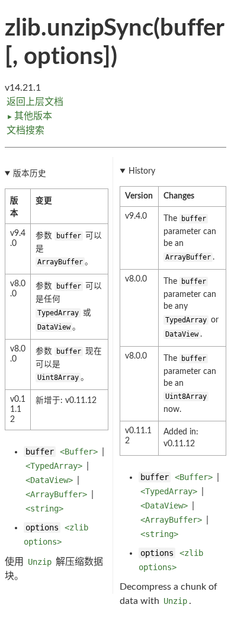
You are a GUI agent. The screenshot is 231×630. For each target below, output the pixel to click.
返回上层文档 (35, 102)
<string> (44, 508)
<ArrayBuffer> (56, 494)
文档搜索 (25, 130)
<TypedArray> (53, 466)
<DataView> (49, 480)
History (142, 171)
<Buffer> (79, 451)
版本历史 (29, 174)
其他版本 (29, 116)
